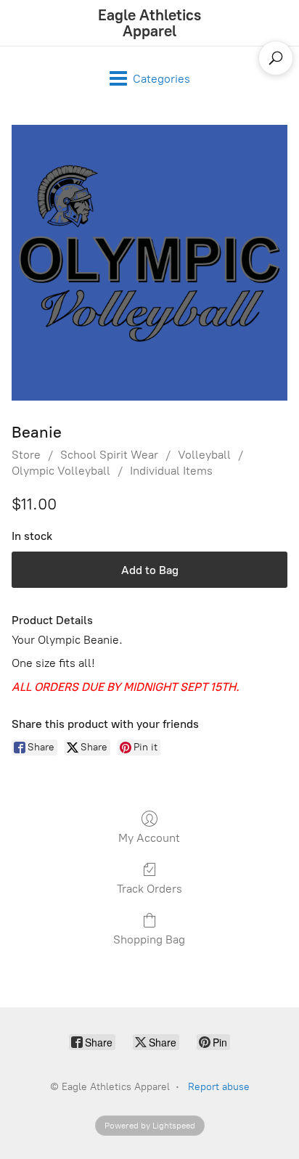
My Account (149, 838)
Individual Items (171, 471)
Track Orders (149, 889)
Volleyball (204, 455)
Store (26, 455)
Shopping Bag (149, 939)
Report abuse (219, 1087)
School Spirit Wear (109, 455)
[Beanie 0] (149, 263)
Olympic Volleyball (61, 471)
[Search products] (275, 58)
